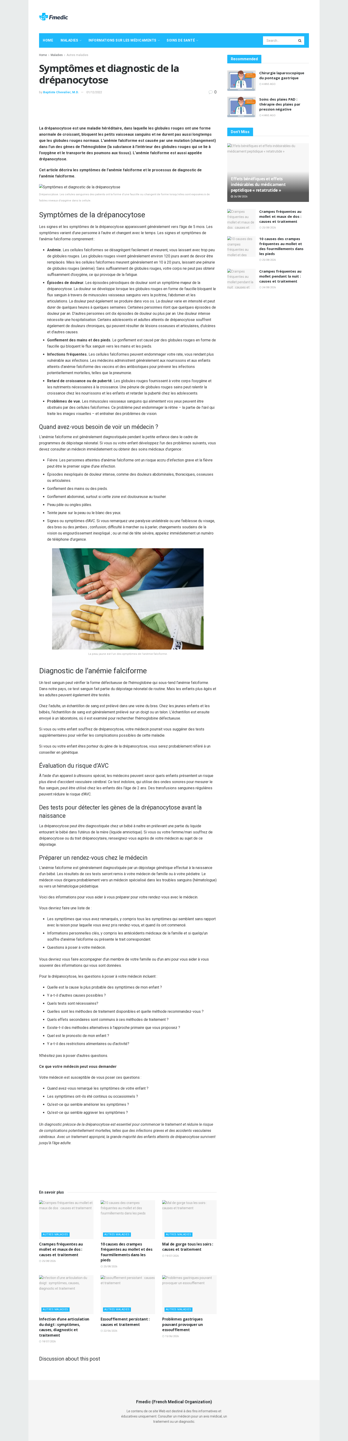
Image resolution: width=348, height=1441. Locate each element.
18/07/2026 (48, 1341)
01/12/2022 (94, 92)
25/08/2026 (48, 1261)
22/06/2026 (110, 1330)
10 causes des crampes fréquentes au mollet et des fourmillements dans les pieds (126, 1252)
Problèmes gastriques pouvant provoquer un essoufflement (182, 1324)
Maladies (69, 40)
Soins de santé (181, 40)
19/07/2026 (171, 1255)
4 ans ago (268, 84)
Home (48, 40)
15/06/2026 (171, 1336)
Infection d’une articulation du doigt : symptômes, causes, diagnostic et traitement (64, 1327)
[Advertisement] (223, 16)
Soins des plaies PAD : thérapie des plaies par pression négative (279, 104)
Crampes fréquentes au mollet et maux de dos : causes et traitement (61, 1249)
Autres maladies (77, 55)
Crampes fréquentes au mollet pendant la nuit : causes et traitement (280, 276)
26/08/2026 (240, 196)
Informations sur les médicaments (122, 40)
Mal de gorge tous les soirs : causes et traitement (187, 1246)
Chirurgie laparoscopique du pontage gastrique (281, 75)
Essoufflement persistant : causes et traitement (125, 1321)
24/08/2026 (268, 287)
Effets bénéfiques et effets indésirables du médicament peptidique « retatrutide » (258, 184)
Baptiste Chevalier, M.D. (61, 92)
